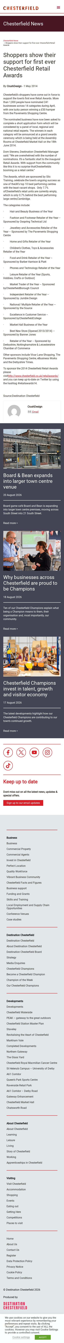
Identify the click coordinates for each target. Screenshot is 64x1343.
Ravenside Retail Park (19, 1085)
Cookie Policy (14, 1272)
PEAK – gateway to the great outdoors (29, 1018)
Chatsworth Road (17, 1107)
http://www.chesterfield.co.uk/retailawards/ (33, 375)
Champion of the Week (20, 980)
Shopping (12, 1195)
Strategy (11, 957)
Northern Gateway (17, 1051)
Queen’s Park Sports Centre (22, 1079)
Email (35, 411)
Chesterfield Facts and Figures (24, 882)
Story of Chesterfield (18, 1151)
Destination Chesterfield (20, 8)
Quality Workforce (17, 871)
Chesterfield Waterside (19, 1012)
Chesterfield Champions (20, 968)
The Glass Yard (15, 1057)
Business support (17, 888)
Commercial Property (19, 849)
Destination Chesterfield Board (24, 951)
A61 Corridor (14, 1074)
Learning (12, 1134)
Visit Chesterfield (16, 1183)
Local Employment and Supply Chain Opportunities (28, 907)
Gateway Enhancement (20, 1096)
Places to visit (15, 1223)
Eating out (12, 1206)
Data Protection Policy (19, 1261)
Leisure (11, 1140)
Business (12, 843)
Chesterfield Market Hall (20, 1102)
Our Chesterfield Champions (23, 985)
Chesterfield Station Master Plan (25, 1023)
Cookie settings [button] (21, 1337)
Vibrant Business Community (23, 877)
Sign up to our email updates (23, 802)
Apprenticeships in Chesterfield (24, 1162)
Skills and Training (17, 899)
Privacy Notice (15, 1266)
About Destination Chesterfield (24, 946)
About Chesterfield (17, 1129)
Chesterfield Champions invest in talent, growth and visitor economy (29, 688)
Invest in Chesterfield (19, 860)
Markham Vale (15, 1040)
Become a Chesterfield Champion (26, 974)
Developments (15, 1006)
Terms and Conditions (19, 1278)
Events (10, 1200)
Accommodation (16, 1189)
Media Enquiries (16, 963)
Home (10, 1238)
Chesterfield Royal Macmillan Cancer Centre (32, 1062)
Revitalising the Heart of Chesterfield (28, 1034)
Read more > (10, 523)
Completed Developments (21, 1046)
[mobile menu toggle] (58, 8)
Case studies (14, 919)
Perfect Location (16, 865)
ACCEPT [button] (43, 1337)
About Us (12, 1244)
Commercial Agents (18, 854)
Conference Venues (18, 913)
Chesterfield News (10, 41)
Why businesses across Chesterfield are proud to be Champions (30, 583)
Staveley (11, 1029)
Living (10, 1145)
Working (11, 1157)
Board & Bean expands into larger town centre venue (28, 481)
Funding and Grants (18, 893)
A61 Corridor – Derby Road (22, 1091)
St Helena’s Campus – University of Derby (30, 1068)
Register (11, 1255)
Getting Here (14, 1211)
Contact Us (13, 1249)
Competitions (14, 1217)
